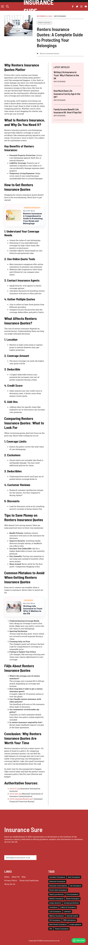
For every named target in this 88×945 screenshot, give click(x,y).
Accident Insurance (57, 877)
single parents (75, 924)
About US (15, 877)
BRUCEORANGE (60, 16)
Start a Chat (80, 940)
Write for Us (9, 884)
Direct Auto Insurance (58, 890)
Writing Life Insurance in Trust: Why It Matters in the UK (32, 610)
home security (55, 903)
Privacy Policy (10, 880)
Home (6, 877)
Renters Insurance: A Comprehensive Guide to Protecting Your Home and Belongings (33, 218)
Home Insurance (72, 899)
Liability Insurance (68, 907)
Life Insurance (55, 911)
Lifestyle (67, 911)
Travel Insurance (61, 929)
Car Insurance (75, 886)
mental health (72, 916)
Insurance (53, 907)
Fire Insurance (72, 894)
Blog (24, 877)
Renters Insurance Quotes (49, 53)
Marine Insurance (56, 916)
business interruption (58, 886)
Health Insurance (56, 899)
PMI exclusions (69, 920)
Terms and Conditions (29, 880)
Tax (50, 929)
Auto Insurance (74, 877)
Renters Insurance (44, 23)
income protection (71, 903)
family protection (56, 894)
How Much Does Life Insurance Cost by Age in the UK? (67, 93)
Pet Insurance (55, 920)
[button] (7, 6)
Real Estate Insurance (58, 924)
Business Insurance (57, 881)
